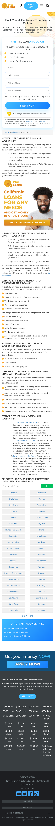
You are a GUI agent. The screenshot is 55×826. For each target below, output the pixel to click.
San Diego (41, 585)
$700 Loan (8, 716)
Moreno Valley (13, 548)
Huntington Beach (13, 530)
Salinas (41, 579)
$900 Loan (34, 716)
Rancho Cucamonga (13, 573)
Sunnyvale (13, 610)
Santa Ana (13, 598)
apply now (31, 5)
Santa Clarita (41, 598)
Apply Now (27, 696)
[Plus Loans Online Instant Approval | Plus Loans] (9, 6)
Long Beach (41, 536)
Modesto (41, 542)
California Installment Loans (25, 422)
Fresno (13, 517)
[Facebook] (30, 793)
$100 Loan (21, 706)
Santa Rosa (13, 604)
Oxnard (13, 561)
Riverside (42, 573)
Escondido (41, 505)
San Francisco (13, 592)
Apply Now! (27, 664)
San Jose (41, 592)
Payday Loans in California (24, 456)
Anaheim (13, 493)
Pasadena (13, 567)
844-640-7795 (27, 788)
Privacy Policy (29, 121)
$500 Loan (34, 711)
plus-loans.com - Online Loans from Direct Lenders (21, 818)
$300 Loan (8, 711)
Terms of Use (44, 121)
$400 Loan (21, 711)
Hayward (42, 523)
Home (6, 132)
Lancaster (13, 536)
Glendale (13, 523)
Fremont (41, 511)
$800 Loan (21, 716)
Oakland (41, 548)
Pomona (41, 567)
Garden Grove (42, 517)
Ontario (41, 554)
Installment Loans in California (17, 636)
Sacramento (13, 579)
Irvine (41, 530)
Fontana (13, 511)
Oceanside (13, 554)
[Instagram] (36, 793)
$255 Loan (46, 706)
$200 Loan (34, 706)
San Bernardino (13, 585)
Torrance (41, 610)
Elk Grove (13, 505)
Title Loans (15, 132)
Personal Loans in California (16, 632)
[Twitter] (24, 793)
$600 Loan (46, 711)
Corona (41, 499)
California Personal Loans (24, 440)
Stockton (42, 604)
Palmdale (41, 561)
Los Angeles (13, 542)
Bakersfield (41, 493)
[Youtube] (18, 793)
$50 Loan (8, 706)
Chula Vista (13, 499)
